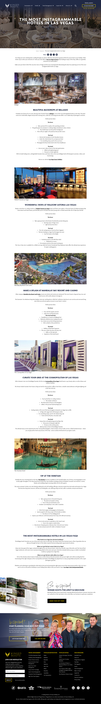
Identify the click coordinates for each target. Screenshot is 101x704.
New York (46, 666)
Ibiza (45, 662)
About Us (68, 5)
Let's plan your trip (18, 638)
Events (75, 666)
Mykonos (46, 664)
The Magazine (77, 664)
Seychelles (46, 673)
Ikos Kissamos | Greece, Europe (66, 674)
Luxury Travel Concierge (33, 669)
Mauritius (46, 670)
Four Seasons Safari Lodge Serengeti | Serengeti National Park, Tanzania (65, 670)
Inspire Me (58, 5)
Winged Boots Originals (79, 659)
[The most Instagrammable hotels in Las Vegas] (57, 55)
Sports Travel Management (34, 672)
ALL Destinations (47, 675)
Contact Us (76, 675)
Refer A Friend (77, 670)
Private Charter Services (33, 659)
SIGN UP (8, 680)
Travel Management (47, 5)
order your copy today (56, 601)
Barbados (46, 659)
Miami (45, 668)
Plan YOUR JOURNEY (89, 5)
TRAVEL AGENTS (89, 3)
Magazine (42, 51)
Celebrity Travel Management (34, 657)
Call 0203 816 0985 (40, 638)
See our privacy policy (20, 680)
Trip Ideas (76, 662)
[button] (31, 6)
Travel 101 (46, 27)
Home (37, 51)
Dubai (45, 655)
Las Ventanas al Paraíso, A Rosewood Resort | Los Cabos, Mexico (66, 664)
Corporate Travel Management (35, 674)
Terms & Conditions (78, 677)
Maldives (46, 657)
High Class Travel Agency (33, 676)
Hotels (36, 5)
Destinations (28, 5)
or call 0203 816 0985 (88, 8)
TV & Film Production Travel (34, 655)
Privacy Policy (77, 679)
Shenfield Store (77, 655)
